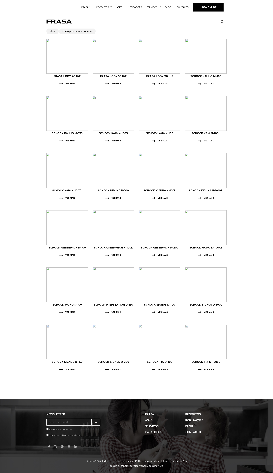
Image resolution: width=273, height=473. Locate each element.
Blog (168, 7)
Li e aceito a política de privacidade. (65, 435)
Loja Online (208, 7)
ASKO (119, 7)
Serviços (152, 7)
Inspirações (134, 7)
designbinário (156, 465)
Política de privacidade (147, 461)
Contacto (182, 7)
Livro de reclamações (175, 461)
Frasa (84, 7)
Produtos (102, 7)
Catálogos (153, 432)
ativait (124, 465)
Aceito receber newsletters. (61, 429)
